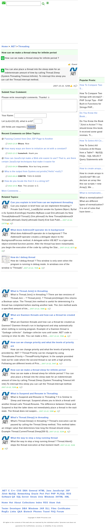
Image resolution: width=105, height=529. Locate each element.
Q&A (19, 511)
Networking (24, 494)
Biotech (28, 511)
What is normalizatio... (91, 193)
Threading (23, 46)
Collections (28, 502)
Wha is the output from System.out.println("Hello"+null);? (33, 171)
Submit (31, 127)
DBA (25, 491)
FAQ (53, 511)
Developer (15, 508)
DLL (47, 508)
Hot (11, 502)
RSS (68, 494)
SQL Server (23, 497)
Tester (5, 508)
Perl (42, 494)
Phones (37, 511)
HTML (42, 491)
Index (39, 502)
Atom (52, 502)
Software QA (8, 497)
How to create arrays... (91, 168)
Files (53, 508)
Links (13, 511)
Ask (58, 502)
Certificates (64, 508)
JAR (42, 508)
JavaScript (58, 491)
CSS (19, 491)
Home (5, 46)
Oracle (34, 494)
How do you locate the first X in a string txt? (26, 181)
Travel (46, 511)
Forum (60, 511)
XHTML (59, 497)
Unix (40, 497)
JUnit (4, 494)
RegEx (5, 511)
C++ (13, 491)
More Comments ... (11, 191)
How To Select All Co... (91, 141)
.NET (13, 46)
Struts (33, 497)
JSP (68, 491)
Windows (49, 497)
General (33, 491)
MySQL (12, 494)
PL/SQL (61, 494)
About (17, 502)
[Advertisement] (39, 25)
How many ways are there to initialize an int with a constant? (35, 148)
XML (67, 497)
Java (48, 491)
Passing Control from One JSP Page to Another (28, 139)
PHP (53, 494)
